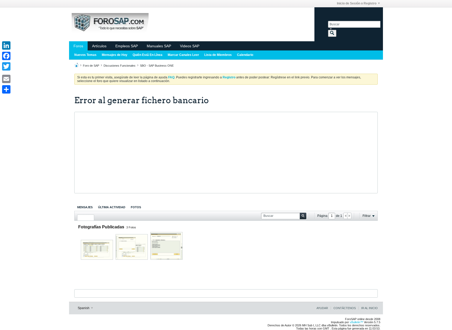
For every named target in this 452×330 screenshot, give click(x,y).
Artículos (99, 46)
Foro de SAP (91, 65)
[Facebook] (6, 56)
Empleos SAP (126, 46)
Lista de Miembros (218, 55)
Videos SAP (189, 46)
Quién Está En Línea (147, 55)
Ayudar (322, 308)
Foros (78, 46)
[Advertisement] (226, 152)
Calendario (245, 55)
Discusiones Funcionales (119, 65)
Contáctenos (345, 308)
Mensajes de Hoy (114, 55)
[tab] (84, 207)
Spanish (84, 308)
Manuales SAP (159, 46)
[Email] (6, 79)
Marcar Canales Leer (183, 55)
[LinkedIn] (6, 45)
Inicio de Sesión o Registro (356, 3)
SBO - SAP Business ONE (157, 65)
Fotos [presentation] (136, 207)
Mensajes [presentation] (85, 207)
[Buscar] (332, 33)
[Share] (6, 89)
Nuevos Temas (85, 55)
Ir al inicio (369, 308)
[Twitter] (6, 66)
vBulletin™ (356, 322)
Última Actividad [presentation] (111, 207)
